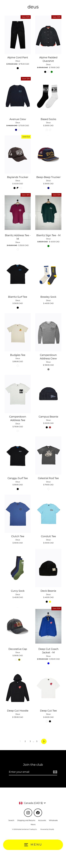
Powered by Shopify (47, 829)
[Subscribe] (54, 772)
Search (11, 820)
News (33, 824)
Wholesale (53, 820)
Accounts (42, 820)
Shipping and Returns (26, 820)
